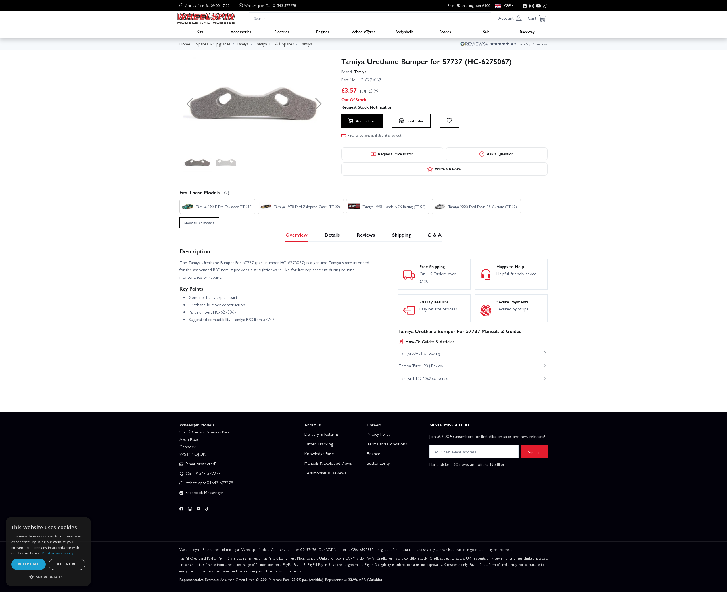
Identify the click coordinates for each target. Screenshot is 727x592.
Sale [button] (486, 31)
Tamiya (360, 71)
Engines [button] (322, 31)
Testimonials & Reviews (325, 473)
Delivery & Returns (321, 434)
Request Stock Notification (366, 106)
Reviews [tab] (366, 234)
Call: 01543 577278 (203, 473)
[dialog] (48, 551)
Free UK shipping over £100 (469, 5)
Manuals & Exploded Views (328, 463)
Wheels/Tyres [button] (363, 31)
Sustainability (378, 463)
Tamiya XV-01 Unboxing (419, 353)
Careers (374, 425)
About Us (313, 425)
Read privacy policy (58, 553)
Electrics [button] (281, 31)
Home (184, 44)
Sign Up (534, 452)
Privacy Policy (378, 434)
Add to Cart (366, 121)
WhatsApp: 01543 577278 (209, 483)
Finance (373, 453)
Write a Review (448, 169)
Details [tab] (332, 234)
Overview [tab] (296, 234)
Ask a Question (500, 154)
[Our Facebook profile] (525, 5)
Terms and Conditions (387, 444)
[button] (510, 18)
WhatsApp (270, 5)
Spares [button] (445, 31)
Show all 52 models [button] (199, 222)
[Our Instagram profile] (531, 5)
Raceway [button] (527, 31)
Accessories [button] (241, 31)
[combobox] (370, 18)
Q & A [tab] (434, 234)
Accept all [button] (28, 564)
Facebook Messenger (204, 492)
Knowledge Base (319, 453)
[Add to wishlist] (449, 121)
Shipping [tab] (401, 234)
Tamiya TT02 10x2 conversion (425, 378)
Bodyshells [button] (404, 31)
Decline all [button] (66, 564)
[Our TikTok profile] (545, 5)
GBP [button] (507, 5)
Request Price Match (396, 154)
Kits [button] (200, 31)
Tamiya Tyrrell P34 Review (421, 365)
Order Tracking (318, 444)
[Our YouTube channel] (538, 5)
